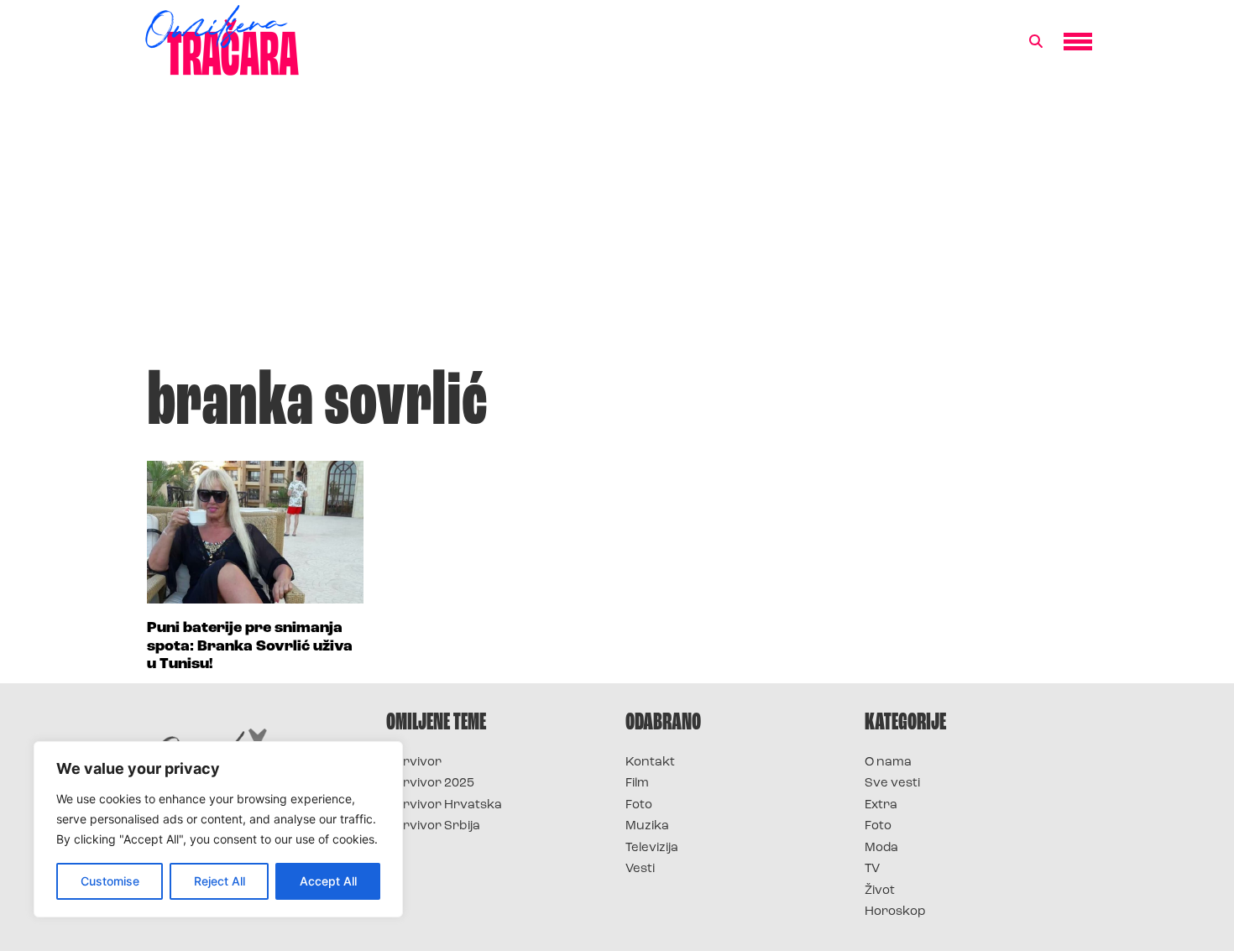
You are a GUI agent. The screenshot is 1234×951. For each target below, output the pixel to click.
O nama (888, 762)
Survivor (414, 762)
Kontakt (650, 762)
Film (637, 783)
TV (872, 869)
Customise (110, 881)
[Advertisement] (617, 229)
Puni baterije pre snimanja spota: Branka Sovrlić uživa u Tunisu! (250, 646)
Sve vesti (892, 783)
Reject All (219, 881)
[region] (218, 829)
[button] (1036, 42)
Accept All (328, 881)
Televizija (651, 848)
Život (880, 891)
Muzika (647, 826)
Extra (881, 805)
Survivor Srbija (433, 826)
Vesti (640, 869)
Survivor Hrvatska (444, 805)
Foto (638, 805)
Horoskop (895, 912)
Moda (881, 848)
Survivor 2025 (430, 783)
